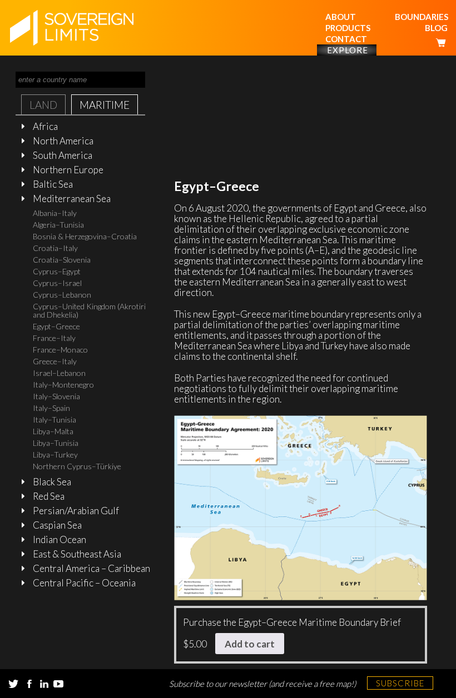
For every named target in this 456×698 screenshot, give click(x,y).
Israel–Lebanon (59, 373)
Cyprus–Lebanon (62, 294)
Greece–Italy (55, 361)
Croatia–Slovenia (62, 259)
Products (347, 28)
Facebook (29, 684)
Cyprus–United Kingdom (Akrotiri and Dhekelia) (89, 310)
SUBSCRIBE (400, 683)
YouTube (58, 684)
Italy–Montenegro (63, 384)
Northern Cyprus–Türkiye (77, 466)
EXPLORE (347, 50)
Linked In (44, 684)
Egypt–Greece (56, 326)
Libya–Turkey (55, 454)
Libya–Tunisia (55, 443)
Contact (346, 39)
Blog (436, 28)
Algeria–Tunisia (58, 224)
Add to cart (250, 644)
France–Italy (54, 338)
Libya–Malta (53, 431)
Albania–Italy (55, 213)
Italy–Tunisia (54, 419)
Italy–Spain (51, 408)
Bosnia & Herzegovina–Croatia (85, 236)
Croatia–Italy (55, 248)
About (340, 17)
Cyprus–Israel (57, 283)
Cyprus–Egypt (57, 271)
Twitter (13, 684)
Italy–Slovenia (56, 396)
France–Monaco (60, 349)
